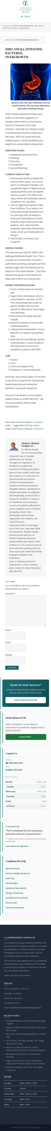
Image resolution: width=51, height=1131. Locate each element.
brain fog (28, 425)
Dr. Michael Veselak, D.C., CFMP (25, 6)
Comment (10, 593)
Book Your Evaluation (25, 700)
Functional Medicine (24, 422)
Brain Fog (10, 878)
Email (8, 642)
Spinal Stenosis (12, 868)
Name (8, 630)
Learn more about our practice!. (17, 975)
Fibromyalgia (12, 883)
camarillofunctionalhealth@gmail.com (25, 1007)
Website (8, 655)
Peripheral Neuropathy (16, 888)
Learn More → (26, 737)
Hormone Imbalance (15, 907)
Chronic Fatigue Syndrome (18, 873)
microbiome (38, 428)
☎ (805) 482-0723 (14, 763)
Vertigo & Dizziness (14, 893)
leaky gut (28, 428)
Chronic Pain (11, 902)
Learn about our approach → (18, 846)
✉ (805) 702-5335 (14, 769)
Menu (27, 16)
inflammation (17, 428)
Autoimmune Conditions (17, 898)
